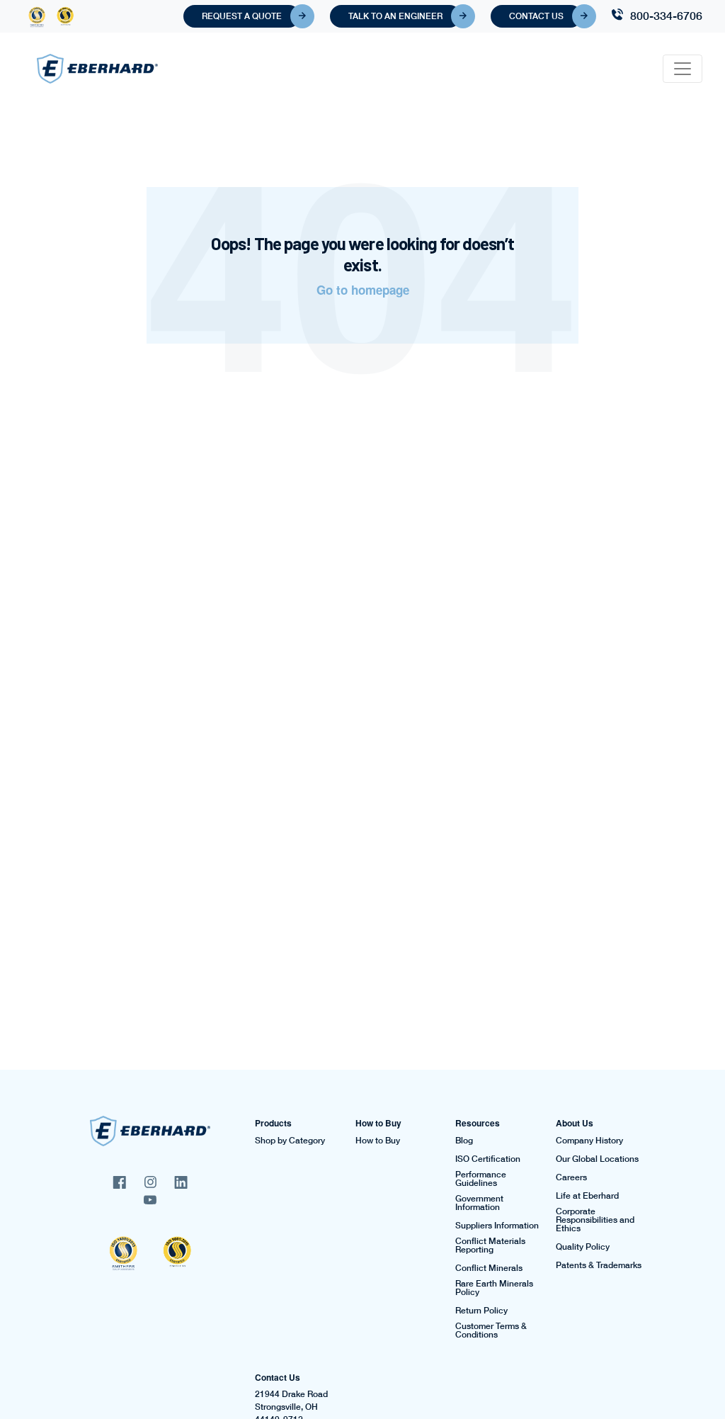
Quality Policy (583, 1247)
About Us (574, 1122)
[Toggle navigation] (682, 69)
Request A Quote (242, 16)
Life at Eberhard (587, 1196)
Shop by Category (290, 1140)
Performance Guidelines (480, 1178)
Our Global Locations (597, 1159)
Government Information (479, 1202)
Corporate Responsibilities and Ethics (595, 1220)
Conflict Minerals (489, 1268)
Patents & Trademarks (598, 1265)
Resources (477, 1122)
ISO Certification (487, 1159)
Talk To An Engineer (395, 16)
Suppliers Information (497, 1225)
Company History (589, 1140)
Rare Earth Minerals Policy (494, 1287)
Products (273, 1122)
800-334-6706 (666, 15)
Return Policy (481, 1310)
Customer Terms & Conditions (491, 1330)
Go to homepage (362, 289)
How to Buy (378, 1122)
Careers (571, 1177)
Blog (464, 1140)
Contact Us (536, 16)
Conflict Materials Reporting (490, 1245)
